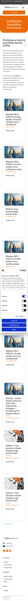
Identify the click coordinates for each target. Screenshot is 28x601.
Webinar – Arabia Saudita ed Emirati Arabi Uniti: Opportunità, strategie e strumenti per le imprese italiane (13, 406)
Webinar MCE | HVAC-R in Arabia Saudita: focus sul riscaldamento (13, 355)
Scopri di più (10, 131)
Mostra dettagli (19, 316)
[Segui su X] (7, 551)
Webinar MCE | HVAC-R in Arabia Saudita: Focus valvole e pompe (13, 260)
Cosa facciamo (8, 565)
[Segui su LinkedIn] (4, 551)
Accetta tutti (14, 320)
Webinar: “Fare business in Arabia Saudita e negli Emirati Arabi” (13, 449)
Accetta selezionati (14, 325)
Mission (6, 562)
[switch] (24, 301)
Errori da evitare (8, 579)
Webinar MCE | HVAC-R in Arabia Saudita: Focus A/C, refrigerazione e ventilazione (14, 119)
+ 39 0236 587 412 (8, 1)
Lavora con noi (8, 567)
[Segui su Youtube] (10, 551)
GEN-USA (9, 543)
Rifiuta (14, 329)
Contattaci (14, 12)
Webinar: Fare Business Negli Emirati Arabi (12, 211)
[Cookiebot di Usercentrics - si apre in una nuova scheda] (20, 271)
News (5, 581)
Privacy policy (6, 599)
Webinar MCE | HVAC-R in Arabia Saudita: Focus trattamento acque (14, 165)
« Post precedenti (7, 524)
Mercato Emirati (8, 576)
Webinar (6, 590)
